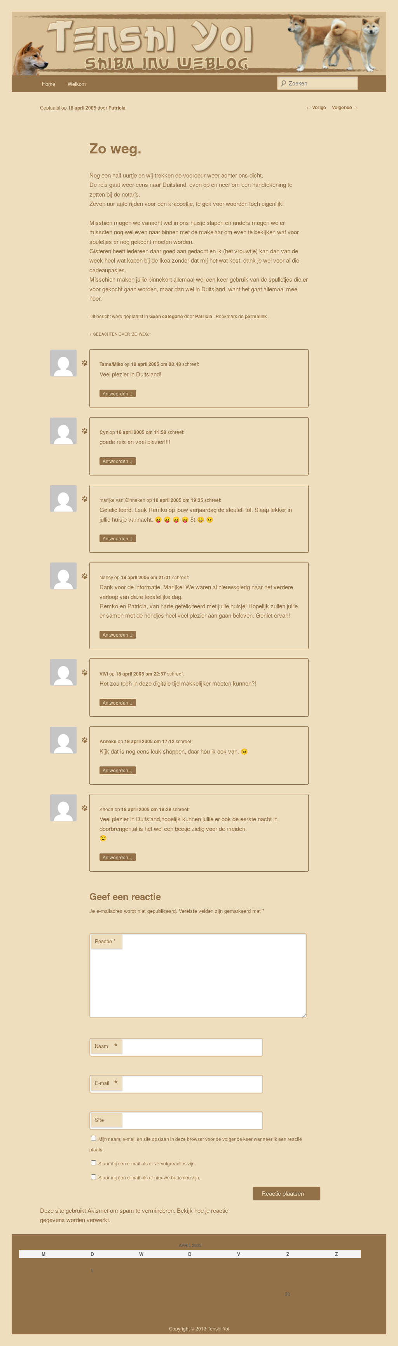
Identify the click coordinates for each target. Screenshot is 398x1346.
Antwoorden (118, 393)
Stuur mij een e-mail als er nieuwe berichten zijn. (149, 1177)
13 (141, 1278)
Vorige (316, 107)
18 (43, 1286)
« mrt (25, 1302)
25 (43, 1293)
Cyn (104, 431)
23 (287, 1286)
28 (190, 1293)
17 (336, 1278)
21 (190, 1286)
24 (336, 1286)
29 (238, 1293)
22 (238, 1286)
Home (48, 83)
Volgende (345, 107)
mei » (40, 1302)
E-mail (106, 1083)
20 (141, 1286)
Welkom (77, 83)
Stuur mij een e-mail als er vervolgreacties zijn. (147, 1163)
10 (336, 1270)
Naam (106, 1046)
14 (190, 1278)
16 (287, 1278)
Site (99, 1119)
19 (92, 1286)
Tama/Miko (111, 363)
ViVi (104, 673)
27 (141, 1293)
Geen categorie (166, 316)
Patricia (117, 107)
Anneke (108, 741)
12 (92, 1278)
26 (92, 1293)
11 (43, 1278)
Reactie (105, 941)
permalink (256, 316)
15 (238, 1278)
